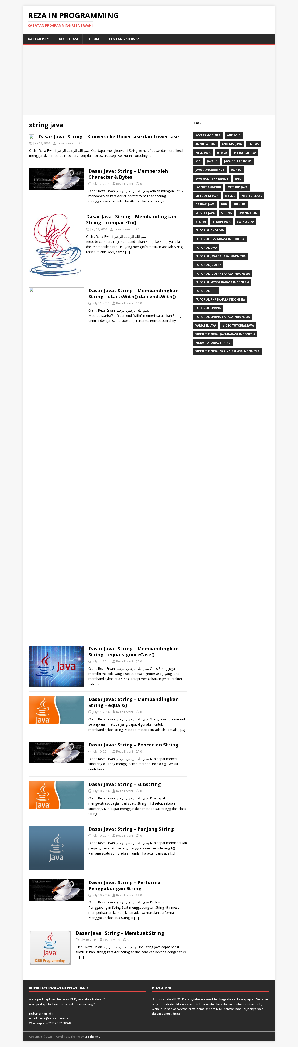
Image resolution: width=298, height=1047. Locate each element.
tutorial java (206, 248)
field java (202, 153)
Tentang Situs (121, 38)
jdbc (238, 179)
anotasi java (232, 144)
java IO (236, 170)
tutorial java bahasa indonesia (220, 256)
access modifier (207, 135)
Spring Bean (247, 213)
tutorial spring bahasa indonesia (222, 317)
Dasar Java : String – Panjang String (131, 829)
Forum (93, 38)
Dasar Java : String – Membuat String (120, 933)
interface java (244, 153)
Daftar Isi (37, 38)
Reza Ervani (65, 143)
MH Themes (92, 1037)
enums (253, 144)
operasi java (205, 204)
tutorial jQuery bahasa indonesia (222, 274)
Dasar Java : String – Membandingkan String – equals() (133, 702)
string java (221, 222)
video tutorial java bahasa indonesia (225, 334)
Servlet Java (205, 213)
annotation (205, 144)
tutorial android (209, 230)
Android (233, 135)
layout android (208, 187)
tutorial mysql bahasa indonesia (222, 282)
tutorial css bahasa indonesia (219, 239)
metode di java (206, 196)
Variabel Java (205, 325)
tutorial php (205, 291)
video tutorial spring (213, 343)
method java (237, 187)
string (200, 222)
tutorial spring (208, 308)
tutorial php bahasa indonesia (220, 299)
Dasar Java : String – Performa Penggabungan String (124, 885)
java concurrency (209, 170)
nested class (251, 196)
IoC (197, 161)
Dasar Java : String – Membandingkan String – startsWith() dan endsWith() (133, 293)
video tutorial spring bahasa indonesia (227, 351)
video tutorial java (238, 325)
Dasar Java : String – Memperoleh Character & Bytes (128, 174)
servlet (240, 204)
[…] (127, 252)
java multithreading (211, 179)
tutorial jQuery (208, 265)
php (224, 204)
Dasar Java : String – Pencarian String (133, 745)
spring (226, 213)
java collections (237, 161)
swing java (245, 222)
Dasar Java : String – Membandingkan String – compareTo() (131, 219)
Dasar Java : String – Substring (124, 784)
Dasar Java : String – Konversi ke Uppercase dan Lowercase (108, 136)
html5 (222, 153)
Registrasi (68, 38)
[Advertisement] (149, 79)
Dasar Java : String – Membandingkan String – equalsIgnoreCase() (133, 651)
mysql (230, 196)
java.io (212, 161)
